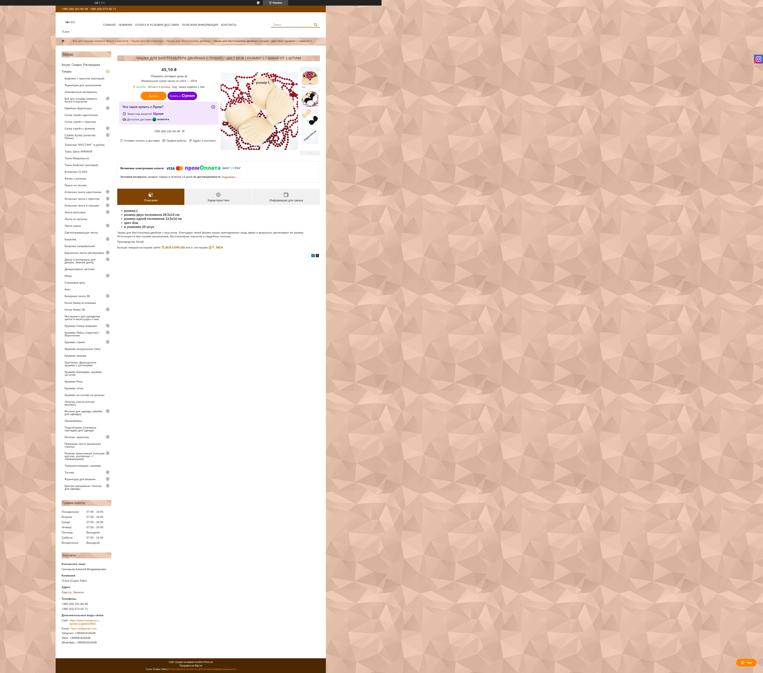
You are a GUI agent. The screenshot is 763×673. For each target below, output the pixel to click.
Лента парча (73, 225)
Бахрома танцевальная (80, 246)
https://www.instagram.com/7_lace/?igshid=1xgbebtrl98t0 (86, 622)
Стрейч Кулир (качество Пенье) (80, 137)
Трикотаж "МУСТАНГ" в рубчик (85, 144)
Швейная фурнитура (78, 108)
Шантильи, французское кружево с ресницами (80, 364)
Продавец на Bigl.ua (190, 665)
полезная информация (200, 24)
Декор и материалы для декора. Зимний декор (80, 261)
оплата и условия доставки (157, 24)
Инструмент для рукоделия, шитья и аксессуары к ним (83, 318)
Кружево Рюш (73, 381)
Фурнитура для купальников (83, 85)
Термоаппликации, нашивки (83, 465)
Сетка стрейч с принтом (80, 121)
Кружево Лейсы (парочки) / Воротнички (82, 334)
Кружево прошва (75, 355)
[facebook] (313, 256)
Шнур (68, 275)
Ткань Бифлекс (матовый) (81, 165)
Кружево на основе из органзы (84, 395)
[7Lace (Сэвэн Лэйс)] (70, 21)
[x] (317, 256)
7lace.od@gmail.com (83, 628)
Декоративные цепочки (80, 269)
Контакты (228, 24)
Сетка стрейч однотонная (81, 115)
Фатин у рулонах (75, 178)
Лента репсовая (75, 212)
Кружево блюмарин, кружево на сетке (83, 373)
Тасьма (69, 472)
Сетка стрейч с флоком (80, 128)
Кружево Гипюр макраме (81, 325)
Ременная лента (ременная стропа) (83, 445)
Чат (749, 662)
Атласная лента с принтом (82, 198)
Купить (153, 96)
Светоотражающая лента (81, 232)
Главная (109, 24)
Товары (67, 71)
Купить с (175, 96)
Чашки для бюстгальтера (147, 41)
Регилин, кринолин (77, 437)
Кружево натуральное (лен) (83, 349)
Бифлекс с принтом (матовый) (84, 78)
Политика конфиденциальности (218, 669)
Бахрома (70, 239)
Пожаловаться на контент (183, 669)
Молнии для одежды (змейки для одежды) (83, 413)
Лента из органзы (76, 219)
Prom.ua (208, 662)
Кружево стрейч (75, 342)
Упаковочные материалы (81, 92)
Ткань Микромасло (77, 158)
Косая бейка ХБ (75, 309)
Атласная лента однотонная (83, 192)
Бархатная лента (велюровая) (84, 252)
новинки (125, 24)
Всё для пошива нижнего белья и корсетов (100, 41)
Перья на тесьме (76, 185)
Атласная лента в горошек (82, 205)
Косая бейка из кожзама (80, 302)
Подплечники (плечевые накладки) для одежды (80, 429)
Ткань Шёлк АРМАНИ (78, 151)
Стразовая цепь (75, 282)
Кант (68, 289)
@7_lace (215, 247)
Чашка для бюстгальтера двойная (189, 41)
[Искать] (315, 24)
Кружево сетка (74, 388)
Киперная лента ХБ (77, 296)
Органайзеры (73, 420)
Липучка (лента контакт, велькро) (80, 403)
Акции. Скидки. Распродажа (81, 64)
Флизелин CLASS (76, 171)
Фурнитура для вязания (80, 479)
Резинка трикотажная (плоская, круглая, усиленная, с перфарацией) (85, 456)
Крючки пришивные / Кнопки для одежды (83, 487)
